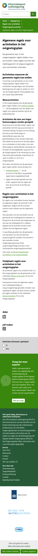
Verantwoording (9, 468)
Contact (5, 456)
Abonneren (7, 453)
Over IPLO (20, 444)
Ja (6, 345)
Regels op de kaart (19, 276)
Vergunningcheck (10, 296)
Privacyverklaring (9, 474)
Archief (5, 459)
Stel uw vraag (18, 401)
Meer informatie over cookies (19, 546)
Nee (7, 349)
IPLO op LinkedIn (10, 462)
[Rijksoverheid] (19, 494)
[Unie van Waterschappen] (19, 512)
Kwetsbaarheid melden (11, 480)
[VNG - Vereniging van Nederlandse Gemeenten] (19, 529)
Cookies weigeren (29, 551)
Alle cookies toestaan (10, 551)
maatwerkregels (13, 170)
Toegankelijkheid (9, 471)
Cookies (5, 477)
